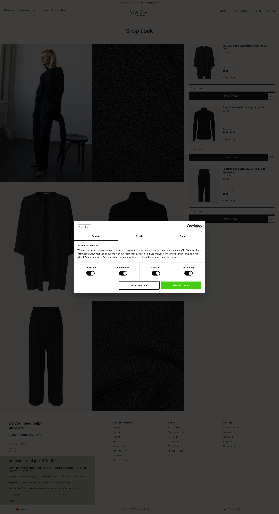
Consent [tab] (96, 236)
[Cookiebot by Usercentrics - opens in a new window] (189, 226)
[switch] (123, 273)
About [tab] (183, 236)
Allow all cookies (181, 285)
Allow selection (139, 285)
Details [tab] (139, 236)
